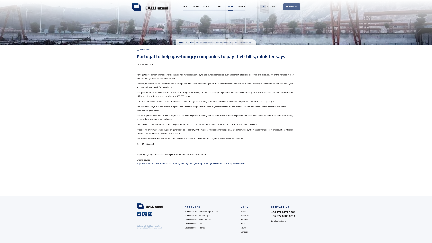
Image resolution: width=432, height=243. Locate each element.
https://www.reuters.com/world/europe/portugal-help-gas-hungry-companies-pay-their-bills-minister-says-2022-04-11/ (191, 163)
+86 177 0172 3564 (283, 212)
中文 (274, 7)
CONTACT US (291, 7)
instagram (144, 214)
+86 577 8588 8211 (283, 216)
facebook (139, 214)
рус (268, 7)
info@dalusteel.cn (279, 221)
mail (150, 214)
